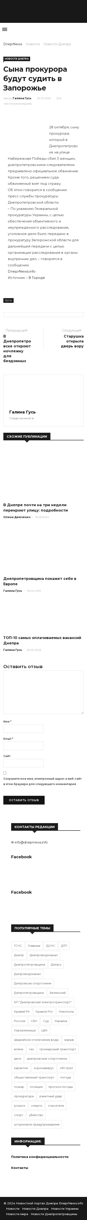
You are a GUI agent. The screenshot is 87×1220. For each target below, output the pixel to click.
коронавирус (44, 1068)
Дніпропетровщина (29, 992)
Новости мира (17, 1214)
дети (17, 1058)
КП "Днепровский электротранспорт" (43, 1002)
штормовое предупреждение (37, 1124)
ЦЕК (44, 1030)
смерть (36, 1105)
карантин (21, 1068)
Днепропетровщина (29, 964)
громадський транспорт (57, 1049)
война (18, 1049)
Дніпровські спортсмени (32, 983)
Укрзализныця (25, 1030)
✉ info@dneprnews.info (29, 842)
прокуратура (24, 1096)
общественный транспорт (34, 1077)
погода (65, 1077)
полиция (36, 1087)
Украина (60, 1021)
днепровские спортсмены (47, 1058)
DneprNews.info (21, 271)
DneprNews (12, 44)
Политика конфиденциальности (39, 1157)
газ (31, 1049)
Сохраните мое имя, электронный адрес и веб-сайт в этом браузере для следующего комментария (42, 781)
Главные (34, 945)
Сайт (6, 756)
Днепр (19, 955)
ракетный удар (50, 1096)
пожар (19, 1087)
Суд (46, 1021)
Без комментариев (18, 103)
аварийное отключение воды (36, 1039)
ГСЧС (18, 945)
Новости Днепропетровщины (54, 1214)
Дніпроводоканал (27, 974)
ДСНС (50, 945)
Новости (33, 44)
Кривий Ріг (22, 1011)
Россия (19, 1021)
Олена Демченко (17, 517)
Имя (7, 721)
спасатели (56, 1105)
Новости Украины (65, 1208)
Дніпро (56, 964)
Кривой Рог (44, 1011)
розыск (19, 1105)
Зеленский (58, 992)
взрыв (69, 1039)
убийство (36, 1115)
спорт (18, 1115)
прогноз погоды (60, 1087)
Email (8, 738)
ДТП (64, 945)
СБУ (34, 1021)
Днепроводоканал (44, 955)
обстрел (66, 1068)
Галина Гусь (22, 98)
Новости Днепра (57, 44)
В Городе (37, 277)
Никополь (66, 1011)
